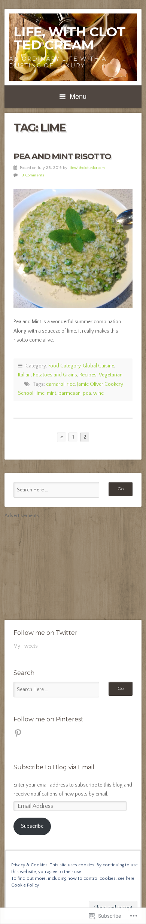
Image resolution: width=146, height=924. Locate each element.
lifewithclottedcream (87, 168)
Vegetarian (110, 375)
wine (98, 393)
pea (87, 393)
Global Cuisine (98, 366)
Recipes (88, 375)
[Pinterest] (17, 732)
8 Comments (32, 175)
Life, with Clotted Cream (69, 38)
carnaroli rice (60, 384)
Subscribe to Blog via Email (53, 767)
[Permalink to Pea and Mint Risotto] (73, 248)
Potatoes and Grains (55, 375)
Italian (24, 375)
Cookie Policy (25, 885)
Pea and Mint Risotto (62, 156)
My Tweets (25, 646)
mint (51, 393)
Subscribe (32, 826)
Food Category (64, 366)
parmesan (69, 393)
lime (40, 393)
